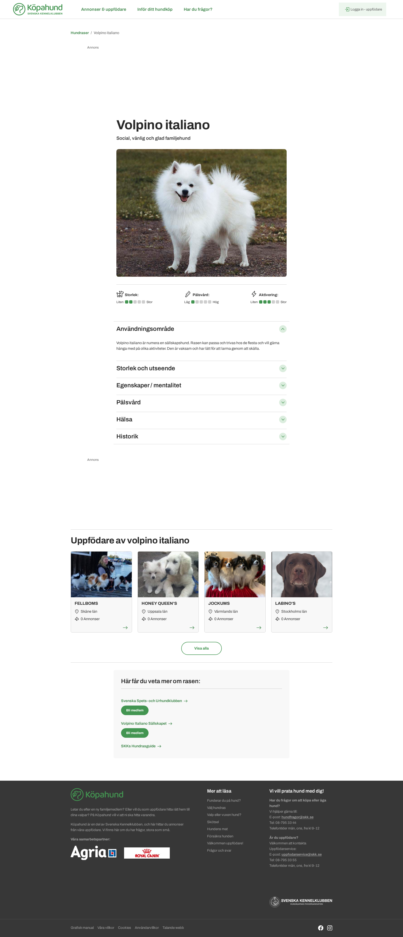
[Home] (38, 9)
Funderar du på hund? (224, 800)
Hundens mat (217, 829)
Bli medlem (134, 710)
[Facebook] (320, 927)
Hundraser (80, 33)
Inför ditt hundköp (155, 9)
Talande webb (173, 928)
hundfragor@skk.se (297, 817)
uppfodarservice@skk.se (301, 854)
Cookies (124, 928)
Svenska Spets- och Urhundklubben (151, 701)
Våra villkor (105, 928)
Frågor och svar (219, 850)
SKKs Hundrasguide (138, 746)
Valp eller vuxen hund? (224, 815)
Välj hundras (216, 808)
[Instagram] (329, 927)
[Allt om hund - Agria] (93, 853)
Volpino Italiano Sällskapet (144, 723)
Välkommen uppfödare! (225, 843)
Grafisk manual (82, 928)
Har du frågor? (198, 9)
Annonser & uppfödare (103, 9)
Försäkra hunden (220, 836)
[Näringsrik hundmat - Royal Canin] (147, 853)
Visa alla (201, 648)
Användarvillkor (147, 928)
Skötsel (213, 822)
